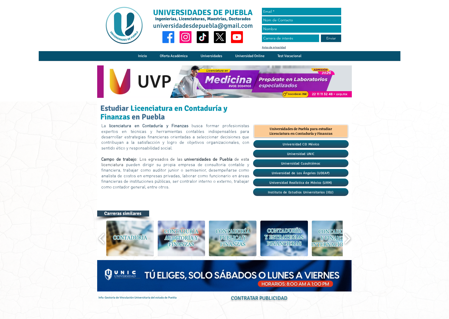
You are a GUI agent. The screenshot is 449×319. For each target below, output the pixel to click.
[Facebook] (168, 37)
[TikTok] (203, 37)
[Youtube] (237, 37)
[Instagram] (186, 37)
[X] (220, 37)
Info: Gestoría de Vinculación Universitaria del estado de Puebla (137, 297)
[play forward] (347, 238)
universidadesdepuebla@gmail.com (203, 26)
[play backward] (102, 238)
